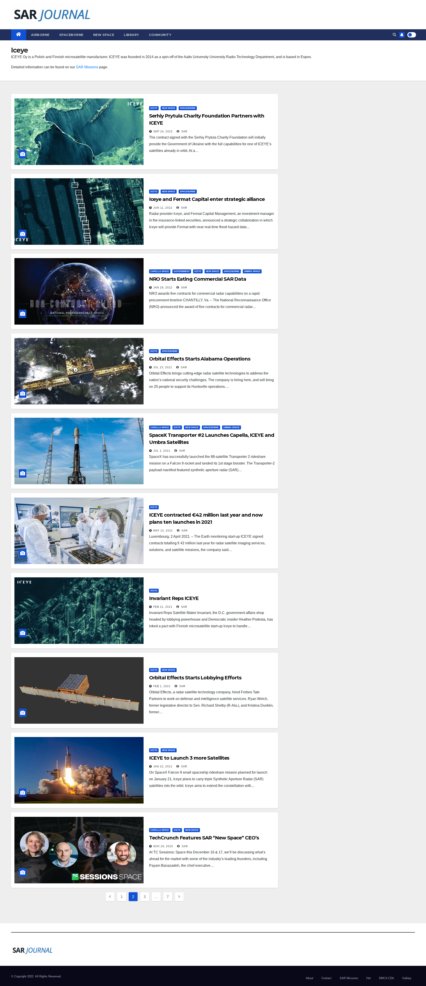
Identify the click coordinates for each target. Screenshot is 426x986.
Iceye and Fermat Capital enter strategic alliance (207, 199)
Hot (368, 978)
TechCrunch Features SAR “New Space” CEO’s (204, 838)
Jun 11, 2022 (162, 207)
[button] (394, 35)
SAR (183, 131)
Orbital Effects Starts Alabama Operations (199, 359)
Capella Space (159, 271)
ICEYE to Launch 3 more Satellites (189, 758)
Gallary (406, 978)
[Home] (18, 34)
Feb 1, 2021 (162, 686)
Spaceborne (71, 35)
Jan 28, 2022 (162, 287)
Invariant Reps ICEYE (174, 598)
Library (131, 35)
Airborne (40, 35)
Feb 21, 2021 (162, 606)
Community (160, 35)
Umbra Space (252, 271)
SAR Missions (87, 67)
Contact (326, 978)
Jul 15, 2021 (162, 367)
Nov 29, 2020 (163, 846)
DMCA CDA (386, 978)
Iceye (153, 108)
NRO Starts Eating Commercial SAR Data (197, 279)
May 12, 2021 (163, 530)
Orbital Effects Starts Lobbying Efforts (195, 678)
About (309, 978)
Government (182, 271)
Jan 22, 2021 (162, 766)
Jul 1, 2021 (161, 450)
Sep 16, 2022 (163, 131)
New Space (103, 35)
